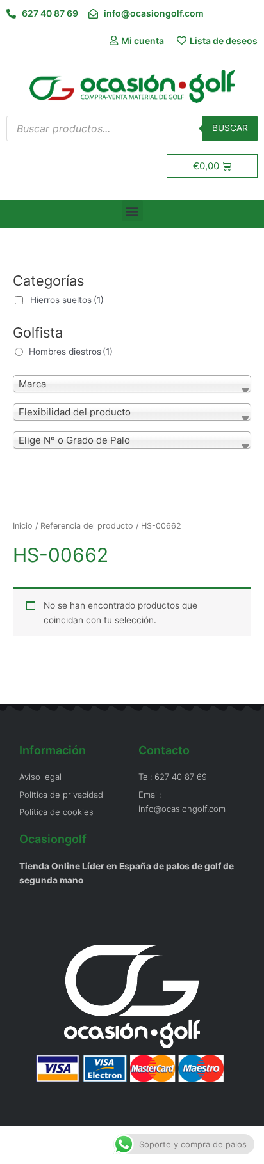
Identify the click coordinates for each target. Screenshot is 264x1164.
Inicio (23, 526)
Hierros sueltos (67, 300)
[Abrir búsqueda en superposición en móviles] (132, 128)
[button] (132, 210)
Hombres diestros (71, 351)
